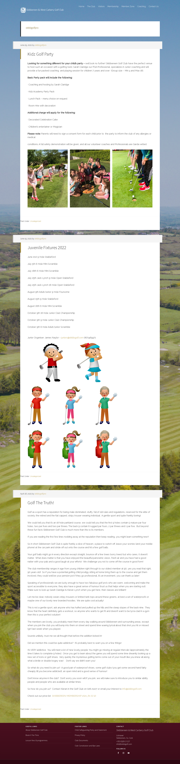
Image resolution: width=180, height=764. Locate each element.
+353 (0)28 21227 (123, 741)
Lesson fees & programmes (37, 740)
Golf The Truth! (41, 502)
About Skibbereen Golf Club (37, 730)
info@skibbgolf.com (132, 689)
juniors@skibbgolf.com (72, 337)
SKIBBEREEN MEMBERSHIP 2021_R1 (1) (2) (74, 696)
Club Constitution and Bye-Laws (87, 746)
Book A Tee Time (32, 735)
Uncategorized (35, 221)
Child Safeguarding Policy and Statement (91, 730)
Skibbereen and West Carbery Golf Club (42, 11)
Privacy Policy (80, 735)
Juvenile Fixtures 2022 (47, 247)
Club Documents (81, 740)
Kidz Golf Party (40, 54)
